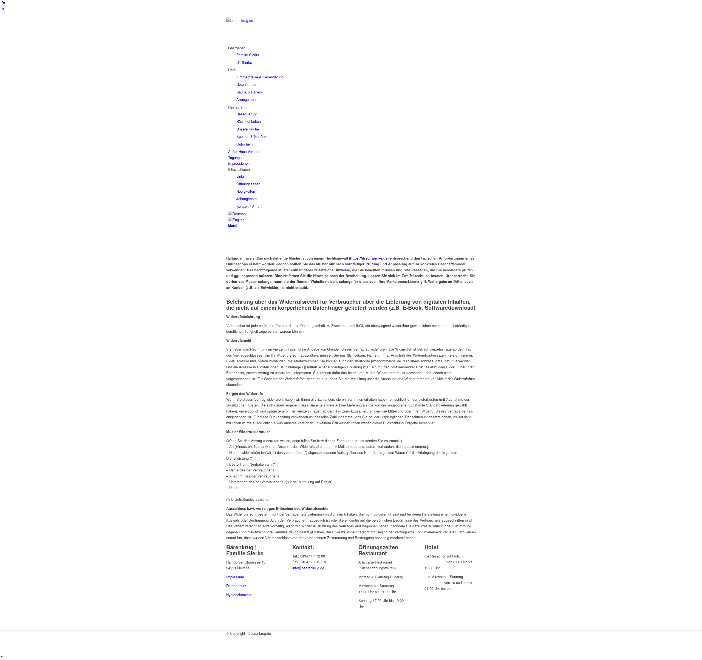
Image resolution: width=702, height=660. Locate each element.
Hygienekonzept (239, 594)
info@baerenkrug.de (308, 567)
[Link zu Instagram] (229, 243)
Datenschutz (236, 585)
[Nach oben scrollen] (2, 656)
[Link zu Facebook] (229, 237)
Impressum (235, 576)
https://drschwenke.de (368, 258)
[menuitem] (352, 55)
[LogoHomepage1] (267, 20)
